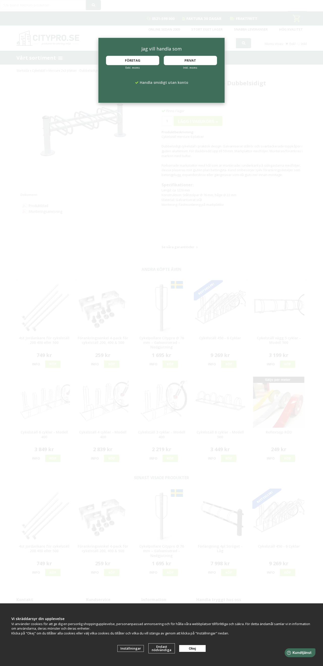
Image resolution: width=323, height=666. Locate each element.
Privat (190, 60)
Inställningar (130, 648)
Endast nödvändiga (161, 648)
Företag (132, 60)
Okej (192, 648)
